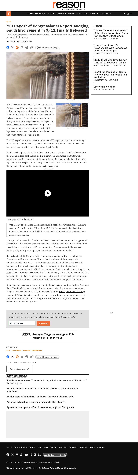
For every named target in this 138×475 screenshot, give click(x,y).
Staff (39, 447)
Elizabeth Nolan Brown (102, 65)
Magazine (39, 14)
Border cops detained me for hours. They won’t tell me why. (40, 396)
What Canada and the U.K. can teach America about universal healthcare (42, 390)
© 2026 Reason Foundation (16, 462)
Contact (83, 447)
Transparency (37, 350)
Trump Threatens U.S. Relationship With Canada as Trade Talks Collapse (110, 47)
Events (32, 447)
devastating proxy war (40, 298)
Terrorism (26, 350)
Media (92, 447)
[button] (129, 13)
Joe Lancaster (99, 53)
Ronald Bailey (99, 80)
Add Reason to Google (49, 47)
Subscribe (104, 14)
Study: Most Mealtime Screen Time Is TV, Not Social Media (110, 61)
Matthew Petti (99, 38)
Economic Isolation (104, 86)
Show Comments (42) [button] (20, 369)
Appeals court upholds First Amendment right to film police (40, 407)
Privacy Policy (44, 462)
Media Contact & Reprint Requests (21, 362)
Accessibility (32, 462)
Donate (93, 14)
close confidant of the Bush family (35, 156)
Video (50, 14)
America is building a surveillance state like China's (35, 402)
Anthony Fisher (12, 41)
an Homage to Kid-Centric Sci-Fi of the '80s (48, 336)
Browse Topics (20, 447)
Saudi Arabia (16, 350)
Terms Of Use (55, 462)
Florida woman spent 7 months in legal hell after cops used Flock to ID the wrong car (46, 382)
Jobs (46, 447)
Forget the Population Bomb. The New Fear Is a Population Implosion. (110, 74)
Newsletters (82, 14)
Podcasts (60, 14)
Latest (30, 14)
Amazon (101, 447)
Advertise (63, 447)
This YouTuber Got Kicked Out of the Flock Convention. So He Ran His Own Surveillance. (111, 33)
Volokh (71, 14)
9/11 (8, 21)
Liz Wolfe (97, 89)
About (9, 447)
